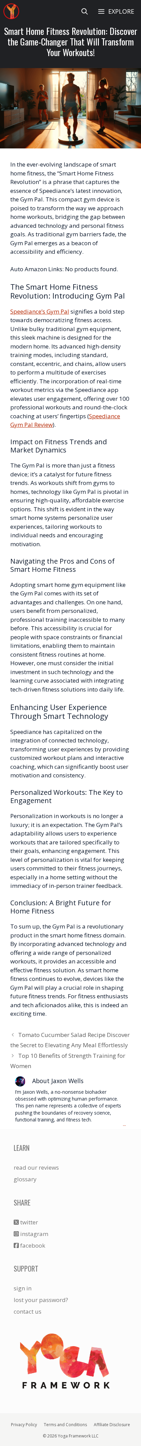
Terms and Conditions (65, 1425)
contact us (27, 1311)
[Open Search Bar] (84, 11)
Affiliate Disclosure (112, 1425)
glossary (25, 1179)
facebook (32, 1245)
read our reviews (36, 1167)
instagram (33, 1234)
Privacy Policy (24, 1425)
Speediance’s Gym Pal (39, 311)
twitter (28, 1222)
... (124, 1124)
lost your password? (41, 1300)
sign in (22, 1288)
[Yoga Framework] (11, 11)
